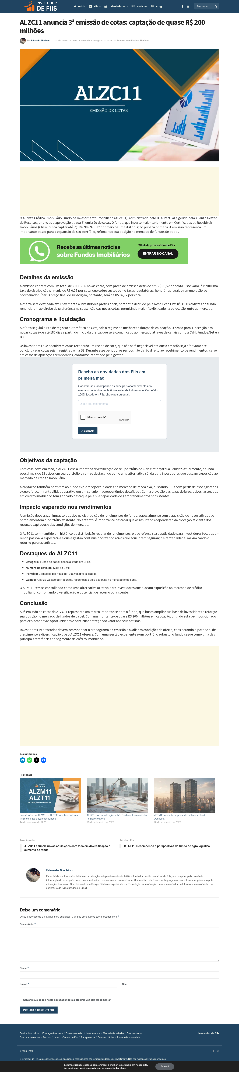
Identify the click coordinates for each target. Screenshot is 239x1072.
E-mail (25, 984)
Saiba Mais (119, 1068)
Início (81, 6)
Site (124, 984)
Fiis (96, 6)
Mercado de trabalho (113, 1033)
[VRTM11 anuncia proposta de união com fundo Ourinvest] (185, 795)
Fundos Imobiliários (128, 40)
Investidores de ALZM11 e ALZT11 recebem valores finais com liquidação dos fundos (49, 816)
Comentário (28, 924)
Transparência (88, 1037)
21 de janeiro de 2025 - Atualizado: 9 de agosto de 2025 (83, 40)
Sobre (111, 1037)
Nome (24, 968)
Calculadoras (117, 6)
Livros (57, 1037)
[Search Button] (216, 6)
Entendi (165, 1066)
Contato (102, 1037)
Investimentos (93, 1033)
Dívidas (47, 1037)
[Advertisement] (119, 191)
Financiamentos (134, 1033)
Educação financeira (52, 1033)
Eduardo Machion (40, 40)
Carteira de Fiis (70, 1037)
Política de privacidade (128, 1037)
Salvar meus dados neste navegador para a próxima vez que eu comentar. (67, 999)
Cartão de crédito (74, 1033)
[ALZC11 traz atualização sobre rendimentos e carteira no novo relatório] (118, 795)
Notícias (141, 6)
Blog (159, 6)
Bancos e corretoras (30, 1037)
